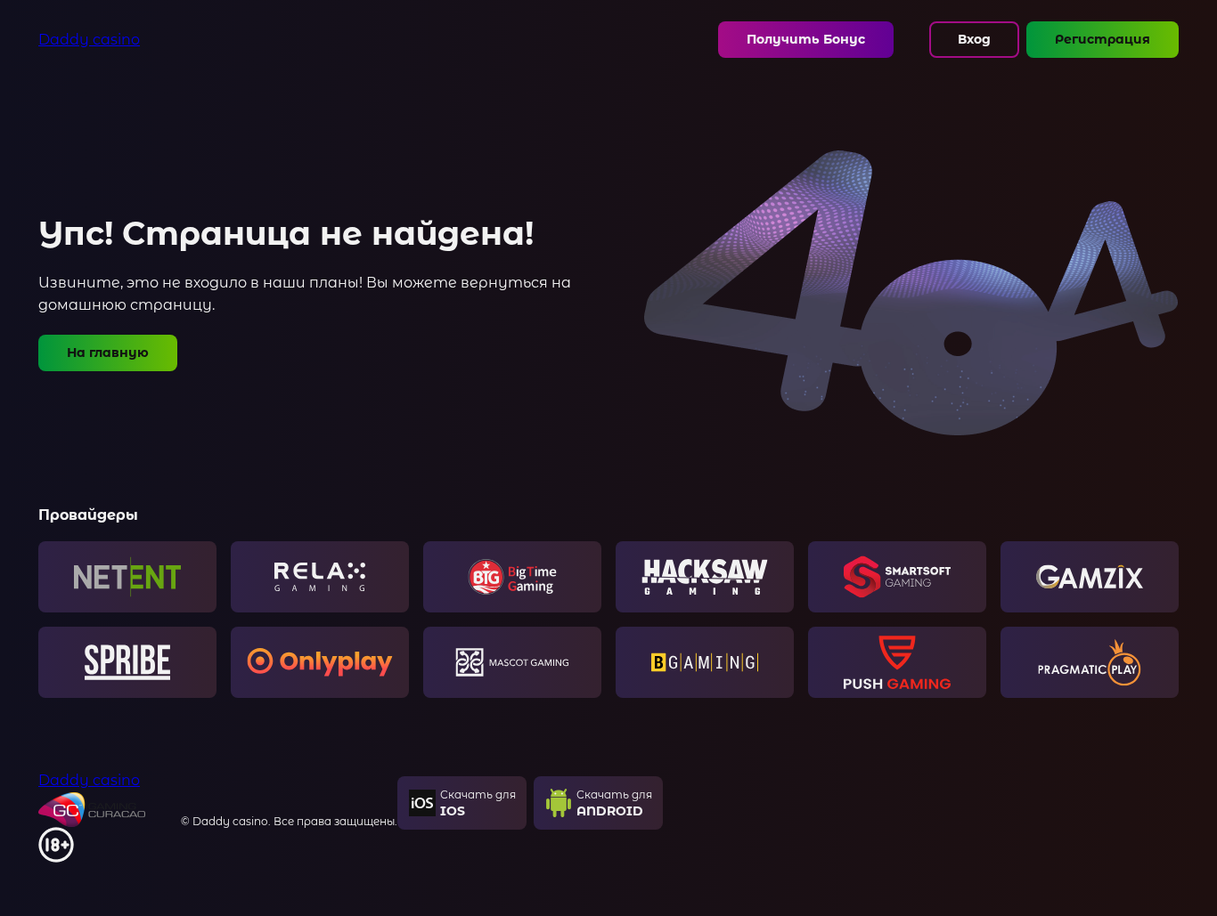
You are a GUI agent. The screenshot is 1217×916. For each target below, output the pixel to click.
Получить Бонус (806, 39)
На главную (108, 353)
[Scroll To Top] (1190, 867)
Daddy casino (89, 39)
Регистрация (1102, 39)
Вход (974, 39)
